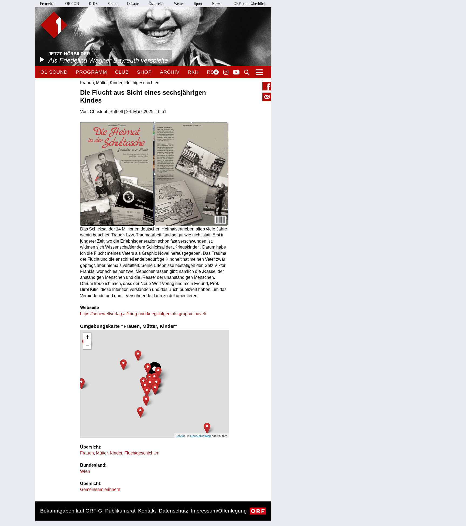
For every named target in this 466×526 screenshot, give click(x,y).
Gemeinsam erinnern (100, 489)
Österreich (156, 4)
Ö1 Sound (54, 72)
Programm (91, 72)
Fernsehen (47, 4)
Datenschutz (173, 511)
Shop (144, 72)
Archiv (170, 72)
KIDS (93, 4)
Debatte (133, 4)
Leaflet (180, 435)
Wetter (179, 4)
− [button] (87, 345)
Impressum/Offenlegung (219, 511)
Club (122, 72)
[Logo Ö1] (53, 24)
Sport (198, 4)
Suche (246, 72)
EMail (266, 97)
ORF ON (72, 4)
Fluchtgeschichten (141, 453)
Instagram (225, 72)
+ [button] (87, 337)
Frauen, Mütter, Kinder (101, 453)
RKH (193, 72)
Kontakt (147, 511)
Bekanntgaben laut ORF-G (71, 511)
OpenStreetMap (200, 435)
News (216, 4)
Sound (112, 4)
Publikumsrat (120, 511)
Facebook (216, 72)
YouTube (236, 72)
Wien (85, 471)
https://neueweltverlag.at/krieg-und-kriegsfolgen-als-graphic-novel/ (143, 313)
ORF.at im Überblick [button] (250, 4)
